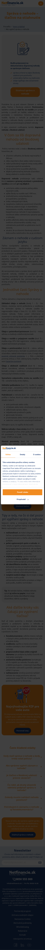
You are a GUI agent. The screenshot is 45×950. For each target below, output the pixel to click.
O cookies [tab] (37, 454)
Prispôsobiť (21, 499)
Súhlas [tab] (8, 454)
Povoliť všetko (22, 492)
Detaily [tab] (22, 454)
